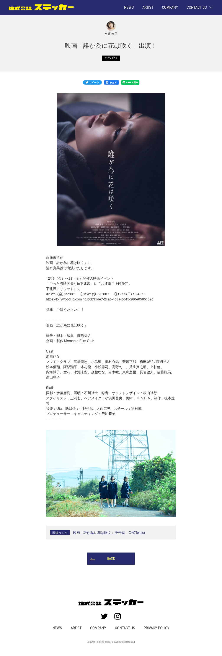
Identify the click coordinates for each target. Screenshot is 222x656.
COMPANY (170, 7)
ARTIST (147, 7)
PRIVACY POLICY (157, 628)
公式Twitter (136, 532)
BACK (111, 558)
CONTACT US (125, 628)
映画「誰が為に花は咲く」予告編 (99, 532)
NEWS (129, 7)
